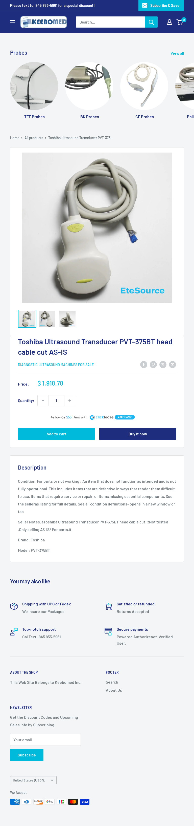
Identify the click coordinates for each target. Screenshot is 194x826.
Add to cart (56, 433)
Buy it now (138, 433)
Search (112, 682)
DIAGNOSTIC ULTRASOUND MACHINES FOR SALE (56, 365)
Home (14, 138)
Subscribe (27, 754)
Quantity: (26, 400)
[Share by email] (172, 364)
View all (178, 53)
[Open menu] (12, 22)
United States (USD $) (29, 780)
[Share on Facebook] (143, 364)
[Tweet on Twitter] (162, 364)
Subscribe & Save (164, 5)
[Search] (151, 22)
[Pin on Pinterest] (153, 364)
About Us (114, 690)
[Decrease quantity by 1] (43, 400)
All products (34, 138)
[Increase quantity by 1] (69, 400)
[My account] (169, 22)
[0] (180, 22)
